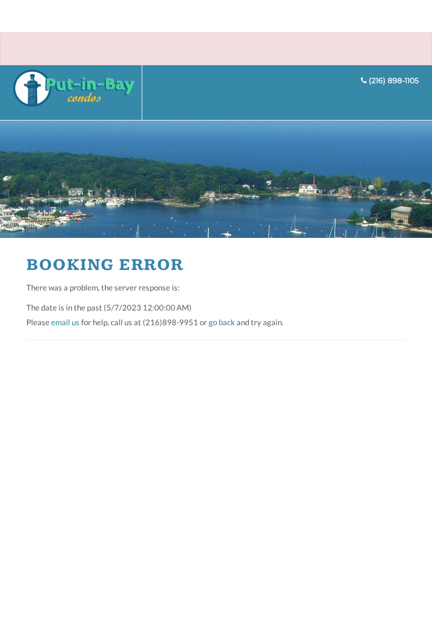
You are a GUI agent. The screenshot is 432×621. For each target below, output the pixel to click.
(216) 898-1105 (393, 80)
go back (222, 322)
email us (65, 322)
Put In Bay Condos (77, 92)
